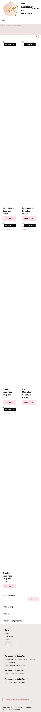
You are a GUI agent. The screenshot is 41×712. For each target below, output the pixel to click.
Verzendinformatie (11, 645)
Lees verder (9, 218)
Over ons (8, 642)
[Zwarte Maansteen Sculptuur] (11, 304)
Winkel (7, 633)
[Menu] (3, 21)
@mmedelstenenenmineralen (17, 700)
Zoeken (33, 599)
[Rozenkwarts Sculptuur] (11, 123)
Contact (7, 639)
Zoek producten (9, 595)
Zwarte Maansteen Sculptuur (7, 392)
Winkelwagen (9, 636)
